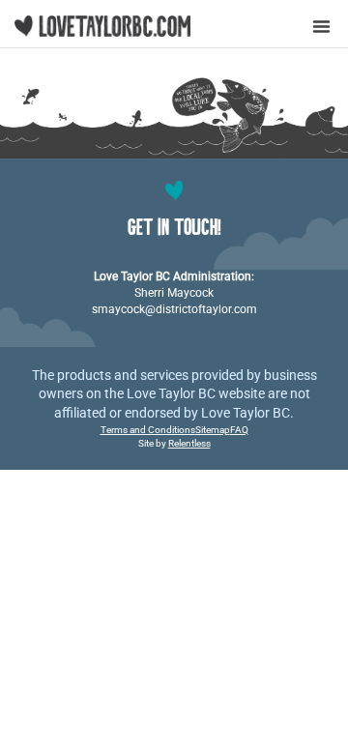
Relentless (189, 443)
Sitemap (212, 429)
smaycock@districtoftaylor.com (174, 309)
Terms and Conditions (148, 429)
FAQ (239, 429)
